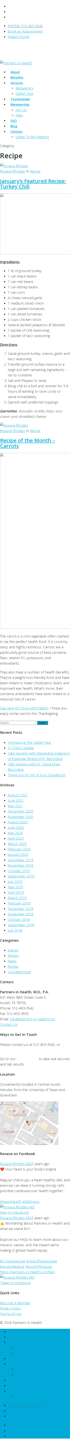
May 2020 (15, 833)
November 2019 (20, 865)
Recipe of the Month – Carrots (27, 443)
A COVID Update (21, 748)
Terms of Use (10, 1313)
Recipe (35, 171)
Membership (18, 1364)
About (13, 1331)
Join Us (21, 109)
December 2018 (20, 908)
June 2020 (16, 827)
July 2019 (15, 881)
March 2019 (17, 898)
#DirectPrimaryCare (41, 1261)
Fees (19, 115)
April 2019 (16, 892)
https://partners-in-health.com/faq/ (27, 1272)
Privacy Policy (10, 1308)
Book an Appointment (25, 31)
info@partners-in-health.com (32, 1019)
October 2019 (19, 870)
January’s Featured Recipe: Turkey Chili (33, 183)
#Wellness (31, 1201)
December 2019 (20, 860)
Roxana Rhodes (12, 171)
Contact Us (9, 1024)
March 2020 (17, 843)
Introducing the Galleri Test (29, 742)
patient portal (27, 1058)
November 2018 (20, 914)
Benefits (14, 1337)
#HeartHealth (11, 1201)
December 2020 (20, 811)
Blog (11, 1385)
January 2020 (18, 854)
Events (13, 950)
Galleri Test (24, 1353)
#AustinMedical (12, 1266)
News (12, 961)
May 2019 (15, 887)
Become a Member (15, 1303)
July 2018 (15, 930)
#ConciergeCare (12, 1261)
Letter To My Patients (32, 136)
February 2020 (19, 849)
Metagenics (24, 88)
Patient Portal (18, 36)
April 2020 (16, 838)
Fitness (13, 955)
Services (14, 1342)
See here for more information (24, 708)
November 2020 (20, 816)
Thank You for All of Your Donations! (36, 775)
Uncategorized (19, 972)
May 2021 (15, 806)
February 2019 (19, 903)
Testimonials (17, 1358)
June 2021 (16, 800)
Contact (14, 1391)
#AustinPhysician (38, 1266)
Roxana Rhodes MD (16, 1163)
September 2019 (21, 876)
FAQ (11, 1380)
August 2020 (18, 822)
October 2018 (19, 919)
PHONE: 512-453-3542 (25, 26)
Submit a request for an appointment (29, 1050)
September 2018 (21, 925)
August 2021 (18, 795)
